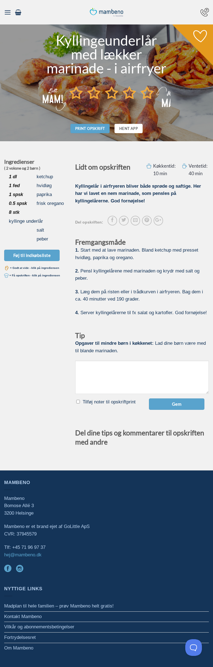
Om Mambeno (18, 648)
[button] (7, 12)
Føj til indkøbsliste (32, 255)
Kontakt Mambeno (23, 616)
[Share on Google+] (158, 220)
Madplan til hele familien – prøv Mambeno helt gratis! (59, 606)
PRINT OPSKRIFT (90, 128)
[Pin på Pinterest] (146, 220)
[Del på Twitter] (123, 220)
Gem (176, 403)
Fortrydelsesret (20, 637)
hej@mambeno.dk (23, 554)
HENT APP (128, 128)
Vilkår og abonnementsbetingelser (39, 626)
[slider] (111, 92)
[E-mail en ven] (135, 220)
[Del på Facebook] (112, 220)
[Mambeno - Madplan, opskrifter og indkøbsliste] (106, 12)
